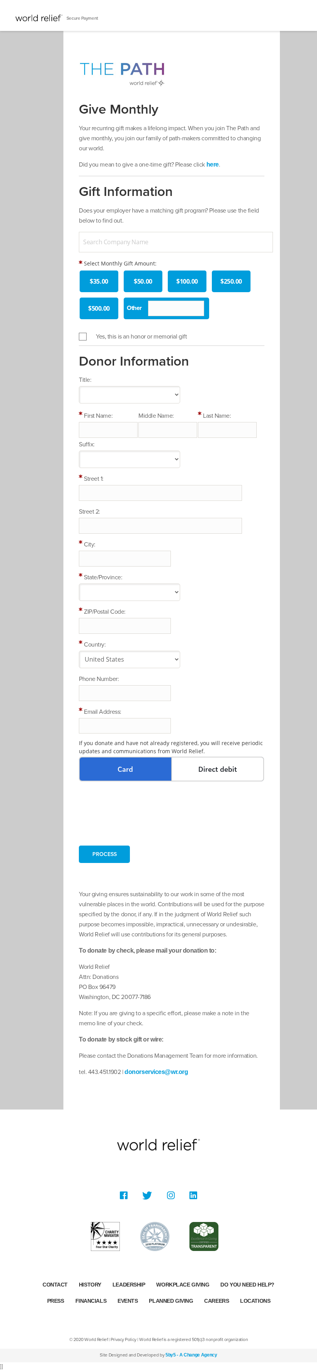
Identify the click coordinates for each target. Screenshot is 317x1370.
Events (128, 1301)
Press (55, 1301)
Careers (216, 1301)
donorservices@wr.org (156, 1072)
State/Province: (103, 577)
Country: (95, 644)
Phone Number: (99, 679)
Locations (255, 1301)
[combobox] (176, 242)
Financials (91, 1301)
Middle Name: (156, 416)
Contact (55, 1285)
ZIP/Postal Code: (105, 612)
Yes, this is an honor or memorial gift (141, 336)
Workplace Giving (182, 1285)
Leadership (128, 1285)
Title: (85, 380)
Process (104, 854)
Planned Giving (171, 1301)
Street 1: (94, 479)
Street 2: (89, 512)
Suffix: (87, 444)
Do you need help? (247, 1285)
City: (89, 544)
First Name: (98, 416)
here (212, 164)
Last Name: (217, 416)
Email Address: (102, 712)
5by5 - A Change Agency (191, 1355)
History (90, 1285)
